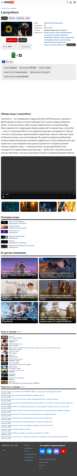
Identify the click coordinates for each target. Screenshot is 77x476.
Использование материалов (47, 459)
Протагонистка (60, 40)
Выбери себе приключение (64, 37)
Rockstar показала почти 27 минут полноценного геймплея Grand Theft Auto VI (27, 425)
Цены (27, 18)
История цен (26, 46)
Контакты (42, 465)
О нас (41, 468)
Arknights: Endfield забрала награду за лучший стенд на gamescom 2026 (25, 433)
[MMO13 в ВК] (42, 451)
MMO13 (27, 445)
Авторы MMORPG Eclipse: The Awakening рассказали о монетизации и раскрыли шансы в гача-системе (35, 406)
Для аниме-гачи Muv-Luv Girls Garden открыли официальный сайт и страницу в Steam (29, 399)
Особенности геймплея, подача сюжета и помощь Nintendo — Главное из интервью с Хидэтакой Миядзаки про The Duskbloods (57, 275)
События (11, 18)
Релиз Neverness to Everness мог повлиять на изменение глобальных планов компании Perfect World (34, 436)
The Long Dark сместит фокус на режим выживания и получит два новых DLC (26, 421)
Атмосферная (49, 40)
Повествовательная (59, 42)
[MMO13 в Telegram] (49, 451)
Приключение (49, 37)
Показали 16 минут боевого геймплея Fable (15, 429)
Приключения (49, 23)
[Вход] (74, 2)
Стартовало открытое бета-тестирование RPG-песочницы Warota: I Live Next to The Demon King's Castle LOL (37, 403)
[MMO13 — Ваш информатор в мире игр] (9, 2)
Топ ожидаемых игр (30, 454)
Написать (22, 40)
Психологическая (50, 45)
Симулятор (59, 23)
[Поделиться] (17, 55)
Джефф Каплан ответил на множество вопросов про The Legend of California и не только (57, 297)
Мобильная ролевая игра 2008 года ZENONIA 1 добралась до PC (22, 395)
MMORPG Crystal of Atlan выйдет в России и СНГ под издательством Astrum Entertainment (19, 319)
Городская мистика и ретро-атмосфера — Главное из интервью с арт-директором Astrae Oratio (18, 297)
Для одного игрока (53, 32)
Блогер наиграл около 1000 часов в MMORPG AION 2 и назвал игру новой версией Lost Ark (31, 391)
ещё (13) (70, 45)
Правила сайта (43, 462)
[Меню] (2, 2)
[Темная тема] (71, 2)
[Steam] (20, 55)
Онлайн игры (28, 448)
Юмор (68, 40)
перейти (47, 72)
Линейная (47, 42)
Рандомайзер (29, 460)
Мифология (61, 45)
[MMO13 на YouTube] (63, 451)
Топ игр (27, 451)
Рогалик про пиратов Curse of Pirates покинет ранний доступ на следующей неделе (28, 414)
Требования (20, 18)
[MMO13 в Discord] (56, 451)
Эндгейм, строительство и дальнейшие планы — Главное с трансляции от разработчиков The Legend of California (56, 319)
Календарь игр (29, 457)
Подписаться (12, 40)
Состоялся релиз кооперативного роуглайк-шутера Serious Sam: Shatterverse (26, 418)
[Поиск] (67, 2)
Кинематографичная (60, 35)
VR (45, 32)
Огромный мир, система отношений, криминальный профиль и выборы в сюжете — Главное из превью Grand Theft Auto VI (18, 274)
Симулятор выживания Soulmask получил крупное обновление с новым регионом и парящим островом (35, 410)
